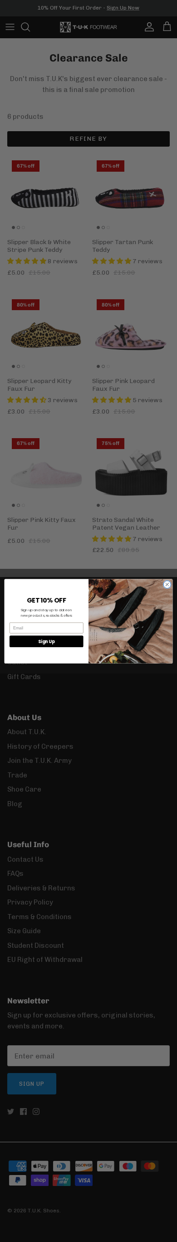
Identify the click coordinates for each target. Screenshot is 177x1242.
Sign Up (46, 641)
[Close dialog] (167, 584)
